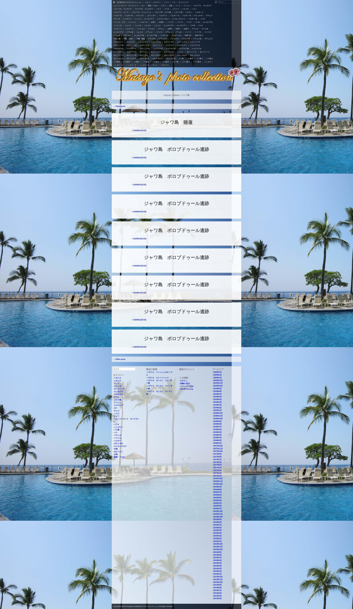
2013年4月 (217, 598)
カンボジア (127, 19)
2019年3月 (217, 405)
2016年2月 (217, 506)
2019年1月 (217, 410)
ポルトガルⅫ (171, 59)
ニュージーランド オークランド (125, 6)
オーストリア (184, 2)
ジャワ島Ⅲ (197, 62)
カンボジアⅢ (208, 22)
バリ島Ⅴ (199, 59)
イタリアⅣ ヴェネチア (144, 9)
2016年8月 (217, 489)
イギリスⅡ (165, 65)
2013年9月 (217, 585)
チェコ (155, 65)
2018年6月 (217, 429)
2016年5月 (217, 498)
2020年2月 (217, 375)
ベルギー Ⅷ (192, 19)
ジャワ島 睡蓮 (176, 122)
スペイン (180, 52)
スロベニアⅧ (131, 45)
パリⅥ (189, 22)
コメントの (186, 386)
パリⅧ (192, 25)
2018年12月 (218, 413)
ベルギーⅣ (129, 16)
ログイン (183, 381)
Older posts (119, 106)
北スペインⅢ (169, 52)
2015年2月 (217, 539)
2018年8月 (217, 424)
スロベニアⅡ (143, 42)
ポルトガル (144, 55)
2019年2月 (217, 408)
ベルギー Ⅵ (174, 16)
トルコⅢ (138, 25)
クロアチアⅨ (197, 49)
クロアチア (170, 45)
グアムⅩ (168, 32)
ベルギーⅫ (164, 35)
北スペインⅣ (192, 52)
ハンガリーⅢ (131, 65)
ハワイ (194, 9)
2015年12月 (218, 511)
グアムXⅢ (127, 35)
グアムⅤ (161, 29)
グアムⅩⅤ (163, 39)
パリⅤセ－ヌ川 (119, 22)
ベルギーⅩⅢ (176, 35)
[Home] (113, 2)
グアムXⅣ (152, 39)
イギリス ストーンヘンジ (158, 378)
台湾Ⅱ (153, 22)
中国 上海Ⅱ (128, 39)
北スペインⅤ (205, 52)
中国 (116, 449)
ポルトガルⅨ (131, 59)
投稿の (185, 383)
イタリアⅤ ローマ (120, 12)
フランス (117, 435)
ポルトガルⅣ (182, 55)
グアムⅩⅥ (174, 39)
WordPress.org (186, 389)
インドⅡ (186, 6)
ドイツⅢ (198, 32)
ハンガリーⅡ (118, 65)
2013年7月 (217, 590)
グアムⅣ (151, 29)
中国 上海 (117, 39)
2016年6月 (217, 495)
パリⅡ (158, 9)
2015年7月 (217, 525)
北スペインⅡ (156, 52)
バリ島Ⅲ (190, 59)
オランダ (117, 386)
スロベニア (130, 42)
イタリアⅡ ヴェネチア (202, 6)
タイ (143, 6)
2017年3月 (217, 470)
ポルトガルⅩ (144, 59)
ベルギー (188, 12)
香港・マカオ (153, 6)
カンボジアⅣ (169, 25)
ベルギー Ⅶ (186, 16)
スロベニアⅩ (157, 45)
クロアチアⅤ (131, 49)
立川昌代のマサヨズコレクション (129, 2)
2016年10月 (218, 484)
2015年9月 (217, 519)
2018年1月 (217, 443)
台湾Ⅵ (186, 29)
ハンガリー (208, 62)
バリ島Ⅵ (209, 59)
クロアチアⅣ (118, 49)
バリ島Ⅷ (126, 62)
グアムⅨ (178, 32)
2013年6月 (217, 593)
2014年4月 (217, 566)
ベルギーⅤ (163, 16)
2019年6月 (217, 397)
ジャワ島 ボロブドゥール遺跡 (176, 149)
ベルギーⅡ (199, 12)
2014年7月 (217, 558)
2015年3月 (217, 536)
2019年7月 (217, 394)
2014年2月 (217, 571)
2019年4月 (217, 402)
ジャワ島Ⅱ (186, 62)
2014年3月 (217, 569)
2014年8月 (217, 555)
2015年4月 (217, 533)
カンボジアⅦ (139, 35)
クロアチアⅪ (131, 52)
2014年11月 (218, 547)
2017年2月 (217, 473)
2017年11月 (218, 449)
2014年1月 (217, 574)
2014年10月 (218, 549)
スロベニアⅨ (144, 45)
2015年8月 (217, 522)
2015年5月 (217, 530)
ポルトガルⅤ (195, 55)
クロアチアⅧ (184, 49)
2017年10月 (218, 451)
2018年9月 (217, 421)
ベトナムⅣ (141, 29)
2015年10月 (218, 517)
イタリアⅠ (157, 2)
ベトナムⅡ (132, 22)
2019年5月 (217, 399)
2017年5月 (217, 465)
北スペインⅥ (118, 55)
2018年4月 (217, 435)
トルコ (147, 2)
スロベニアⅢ (156, 42)
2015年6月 (217, 528)
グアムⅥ (195, 29)
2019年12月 (218, 380)
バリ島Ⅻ (165, 62)
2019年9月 (217, 388)
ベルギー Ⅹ (117, 29)
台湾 (170, 6)
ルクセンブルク (163, 19)
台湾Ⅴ (178, 29)
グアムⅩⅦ (186, 39)
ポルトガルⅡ (156, 55)
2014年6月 (217, 560)
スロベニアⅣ (169, 42)
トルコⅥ (139, 32)
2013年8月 (217, 588)
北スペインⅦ (131, 55)
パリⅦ (197, 22)
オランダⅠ (140, 16)
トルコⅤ (157, 25)
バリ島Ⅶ (116, 62)
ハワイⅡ (175, 9)
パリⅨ (200, 25)
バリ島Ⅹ (146, 62)
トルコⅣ (147, 25)
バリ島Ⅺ (155, 62)
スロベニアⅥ (195, 42)
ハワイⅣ (170, 22)
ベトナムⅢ (117, 25)
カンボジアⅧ (152, 35)
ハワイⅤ (180, 22)
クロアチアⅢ (195, 45)
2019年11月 (218, 383)
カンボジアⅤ (182, 25)
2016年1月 (217, 508)
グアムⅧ (129, 32)
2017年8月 (217, 457)
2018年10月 (218, 419)
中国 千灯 (188, 35)
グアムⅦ (204, 29)
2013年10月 (218, 582)
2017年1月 (217, 476)
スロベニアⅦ (118, 45)
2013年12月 (218, 577)
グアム (163, 6)
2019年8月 (217, 391)
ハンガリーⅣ (144, 65)
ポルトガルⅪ (157, 59)
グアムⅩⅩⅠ (118, 42)
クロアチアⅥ (157, 49)
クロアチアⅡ (182, 45)
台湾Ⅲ (161, 22)
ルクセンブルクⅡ (178, 19)
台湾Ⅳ (170, 29)
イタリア (117, 381)
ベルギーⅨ (144, 22)
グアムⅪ (149, 32)
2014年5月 (217, 563)
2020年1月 (217, 378)
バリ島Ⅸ (136, 62)
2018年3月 (217, 438)
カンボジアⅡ (149, 19)
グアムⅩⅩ (208, 39)
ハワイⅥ (159, 32)
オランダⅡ (152, 16)
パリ (174, 2)
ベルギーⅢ (117, 16)
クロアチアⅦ (171, 49)
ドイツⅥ (207, 32)
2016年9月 (217, 487)
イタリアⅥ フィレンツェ (141, 12)
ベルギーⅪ (129, 29)
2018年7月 (217, 427)
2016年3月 (217, 503)
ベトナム (138, 19)
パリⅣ (202, 19)
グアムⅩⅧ (197, 39)
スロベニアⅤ (182, 42)
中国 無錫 (141, 39)
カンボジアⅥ (118, 32)
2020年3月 (217, 372)
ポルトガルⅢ (169, 55)
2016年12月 (218, 478)
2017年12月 (218, 446)
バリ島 (181, 59)
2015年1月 (217, 541)
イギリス (117, 378)
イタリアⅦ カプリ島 (162, 12)
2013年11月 (218, 579)
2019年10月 (218, 386)
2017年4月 (217, 468)
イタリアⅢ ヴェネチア (122, 9)
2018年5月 (217, 432)
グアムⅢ (116, 19)
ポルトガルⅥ (118, 59)
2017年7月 (217, 459)
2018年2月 (217, 440)
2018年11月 (218, 416)
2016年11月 (218, 481)
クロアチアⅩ (118, 52)
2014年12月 (218, 544)
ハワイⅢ (185, 9)
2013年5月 (217, 596)
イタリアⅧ (178, 12)
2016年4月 (217, 500)
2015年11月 (218, 514)
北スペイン (144, 52)
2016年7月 (217, 492)
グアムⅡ (209, 16)
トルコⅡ (128, 25)
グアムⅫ (116, 35)
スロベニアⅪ (144, 49)
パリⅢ (166, 9)
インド (177, 6)
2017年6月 (217, 462)
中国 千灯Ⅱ (199, 35)
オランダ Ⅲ (198, 16)
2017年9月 (217, 454)
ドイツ (166, 2)
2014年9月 (217, 552)
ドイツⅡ (188, 32)
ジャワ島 (175, 62)
